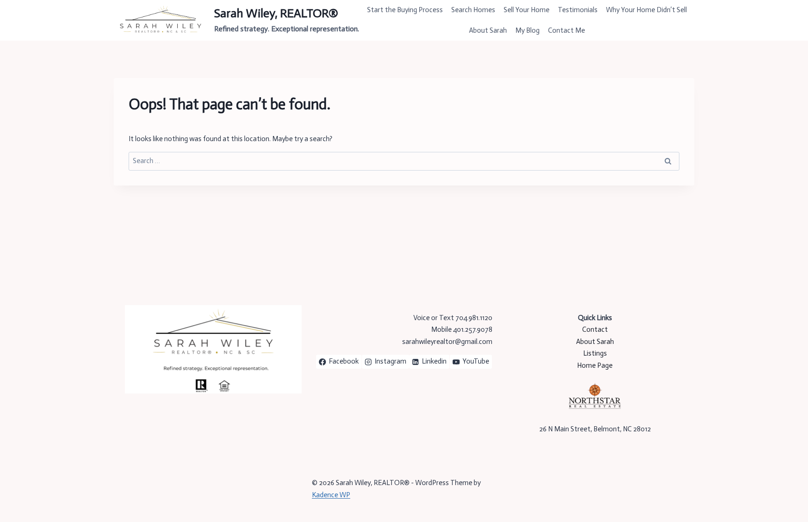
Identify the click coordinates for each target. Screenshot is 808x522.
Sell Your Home (526, 10)
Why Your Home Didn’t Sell (646, 10)
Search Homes (473, 10)
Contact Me (566, 30)
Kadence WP (331, 495)
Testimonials (578, 10)
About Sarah (488, 30)
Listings (595, 353)
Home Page (595, 365)
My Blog (527, 30)
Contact (595, 329)
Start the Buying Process (405, 10)
